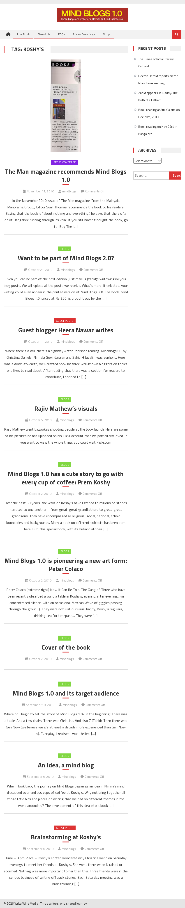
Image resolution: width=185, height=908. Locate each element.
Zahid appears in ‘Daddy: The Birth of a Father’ (158, 96)
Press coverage (64, 162)
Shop (106, 34)
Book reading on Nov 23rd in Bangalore (157, 130)
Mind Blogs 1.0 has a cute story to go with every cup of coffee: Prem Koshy (66, 478)
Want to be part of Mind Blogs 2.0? (66, 258)
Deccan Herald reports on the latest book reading (158, 79)
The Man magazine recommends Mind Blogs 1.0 (66, 175)
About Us (43, 34)
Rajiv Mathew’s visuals (65, 408)
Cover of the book (66, 647)
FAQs (61, 34)
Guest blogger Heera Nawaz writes (65, 330)
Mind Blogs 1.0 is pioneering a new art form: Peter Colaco (66, 565)
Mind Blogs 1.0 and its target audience (66, 693)
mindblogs (69, 191)
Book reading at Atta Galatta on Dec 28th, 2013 (159, 113)
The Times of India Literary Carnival (156, 62)
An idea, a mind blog (66, 765)
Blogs (64, 249)
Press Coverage (84, 34)
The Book (23, 34)
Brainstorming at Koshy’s (66, 837)
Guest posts (64, 321)
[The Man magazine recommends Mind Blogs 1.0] (66, 105)
